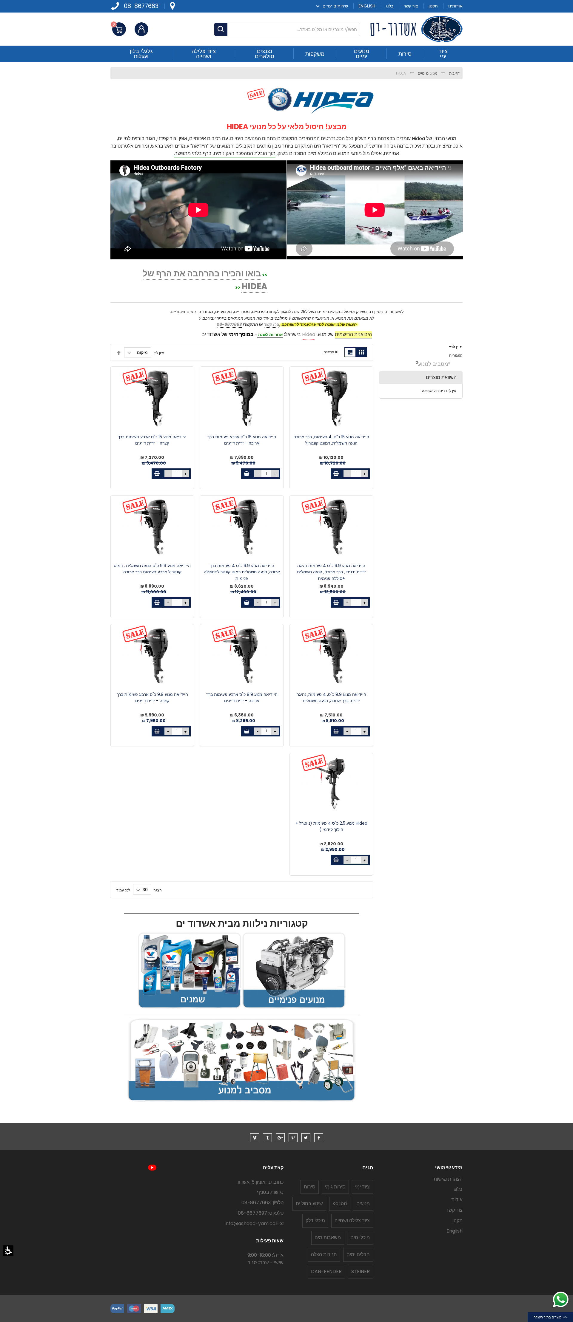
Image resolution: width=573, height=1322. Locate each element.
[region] (286, 73)
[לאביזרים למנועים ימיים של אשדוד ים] (241, 1100)
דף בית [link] (454, 73)
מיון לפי (158, 352)
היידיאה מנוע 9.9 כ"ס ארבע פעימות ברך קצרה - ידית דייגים (152, 697)
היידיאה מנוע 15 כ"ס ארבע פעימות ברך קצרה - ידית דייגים (152, 440)
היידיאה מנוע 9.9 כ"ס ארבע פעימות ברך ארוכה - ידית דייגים (242, 697)
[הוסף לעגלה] (336, 473)
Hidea (308, 334)
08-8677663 (141, 6)
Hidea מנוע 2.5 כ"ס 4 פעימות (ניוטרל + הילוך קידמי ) (331, 826)
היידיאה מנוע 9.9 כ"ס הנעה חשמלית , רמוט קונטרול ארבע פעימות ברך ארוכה (152, 569)
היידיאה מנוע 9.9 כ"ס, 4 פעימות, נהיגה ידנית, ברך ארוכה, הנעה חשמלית (331, 697)
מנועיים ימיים (427, 73)
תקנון (457, 1220)
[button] (8, 1250)
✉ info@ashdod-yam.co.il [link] (254, 1223)
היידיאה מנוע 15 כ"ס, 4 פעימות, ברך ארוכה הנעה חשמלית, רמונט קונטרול (331, 440)
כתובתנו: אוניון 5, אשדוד (260, 1182)
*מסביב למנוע (434, 364)
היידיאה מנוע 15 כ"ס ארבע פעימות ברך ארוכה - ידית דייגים (241, 440)
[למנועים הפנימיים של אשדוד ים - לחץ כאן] (294, 1007)
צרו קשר (271, 324)
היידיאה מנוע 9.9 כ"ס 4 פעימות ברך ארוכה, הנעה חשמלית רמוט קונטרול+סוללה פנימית (242, 572)
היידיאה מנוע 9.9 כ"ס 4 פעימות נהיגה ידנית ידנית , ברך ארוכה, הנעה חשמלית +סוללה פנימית (331, 572)
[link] (172, 6)
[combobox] (287, 29)
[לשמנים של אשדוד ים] (189, 1007)
